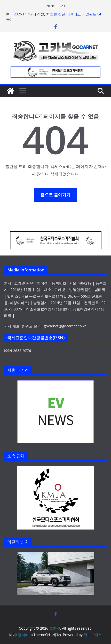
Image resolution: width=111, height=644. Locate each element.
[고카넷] (10, 91)
